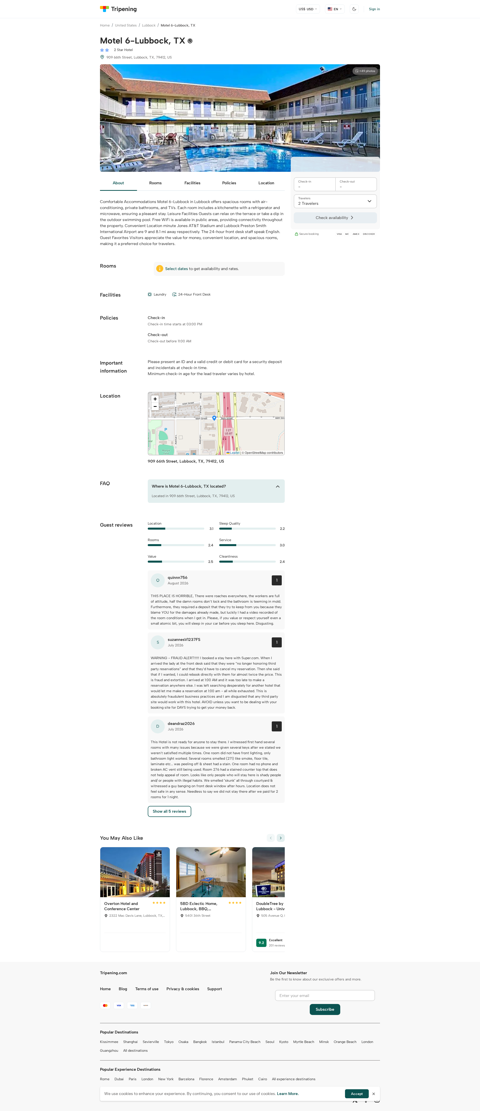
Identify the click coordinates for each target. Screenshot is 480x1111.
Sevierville (151, 1042)
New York (166, 1079)
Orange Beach (345, 1042)
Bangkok (200, 1042)
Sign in (374, 9)
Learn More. (288, 1093)
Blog (123, 988)
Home (105, 25)
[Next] (281, 838)
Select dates (176, 268)
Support (214, 988)
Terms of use (146, 988)
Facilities (192, 183)
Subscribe (325, 1009)
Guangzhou (109, 1050)
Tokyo (169, 1042)
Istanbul (218, 1042)
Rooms (155, 183)
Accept (357, 1094)
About (118, 183)
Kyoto (283, 1042)
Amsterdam (227, 1079)
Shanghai (130, 1042)
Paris (132, 1079)
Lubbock (149, 25)
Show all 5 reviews (169, 811)
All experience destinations (294, 1079)
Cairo (262, 1079)
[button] (214, 419)
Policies (229, 183)
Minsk (324, 1042)
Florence (206, 1079)
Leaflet (235, 452)
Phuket (247, 1079)
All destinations (135, 1050)
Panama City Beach (244, 1042)
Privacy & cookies (182, 988)
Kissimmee (109, 1042)
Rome (105, 1079)
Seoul (270, 1042)
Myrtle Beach (303, 1042)
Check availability (332, 217)
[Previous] (271, 838)
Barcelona (186, 1079)
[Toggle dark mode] (354, 9)
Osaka (183, 1042)
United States (126, 25)
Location (266, 183)
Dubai (119, 1079)
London (367, 1042)
